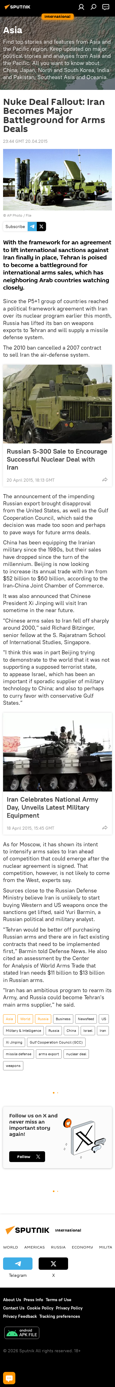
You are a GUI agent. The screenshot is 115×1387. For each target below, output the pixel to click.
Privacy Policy (69, 1308)
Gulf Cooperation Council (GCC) (56, 1042)
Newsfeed (86, 1018)
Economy (82, 1247)
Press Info (33, 1299)
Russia (43, 1018)
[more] (105, 479)
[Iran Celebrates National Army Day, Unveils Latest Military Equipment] (57, 752)
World (25, 1018)
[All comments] (9, 1378)
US (104, 1018)
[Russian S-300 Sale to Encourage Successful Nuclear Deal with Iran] (57, 404)
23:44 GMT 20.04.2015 (25, 141)
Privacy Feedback (20, 1316)
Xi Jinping (14, 1042)
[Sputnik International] (18, 9)
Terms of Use (58, 1299)
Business (63, 1018)
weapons (13, 1065)
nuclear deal (76, 1054)
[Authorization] (81, 7)
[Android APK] (22, 1334)
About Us (12, 1299)
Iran (103, 1030)
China (71, 1030)
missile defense (18, 1054)
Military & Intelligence (23, 1030)
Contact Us (14, 1308)
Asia (9, 1018)
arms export (49, 1054)
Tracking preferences (59, 1316)
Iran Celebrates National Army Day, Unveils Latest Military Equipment (52, 807)
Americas (34, 1247)
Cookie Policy (40, 1308)
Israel (87, 1030)
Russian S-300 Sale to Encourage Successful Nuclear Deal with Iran (57, 459)
